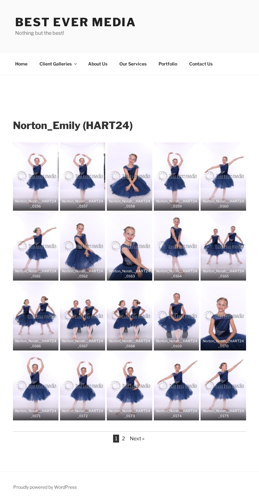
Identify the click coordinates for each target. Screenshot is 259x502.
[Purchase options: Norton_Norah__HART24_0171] (40, 413)
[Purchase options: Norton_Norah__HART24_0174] (181, 413)
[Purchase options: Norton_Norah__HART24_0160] (228, 204)
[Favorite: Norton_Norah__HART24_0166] (31, 343)
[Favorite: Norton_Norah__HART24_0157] (78, 204)
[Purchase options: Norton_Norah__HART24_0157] (87, 204)
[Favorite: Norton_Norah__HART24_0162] (78, 273)
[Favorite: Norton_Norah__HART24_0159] (172, 204)
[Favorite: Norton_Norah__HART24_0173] (125, 413)
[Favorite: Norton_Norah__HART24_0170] (218, 343)
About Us (97, 63)
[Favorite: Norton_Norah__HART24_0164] (172, 273)
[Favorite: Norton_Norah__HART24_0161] (31, 273)
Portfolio (168, 63)
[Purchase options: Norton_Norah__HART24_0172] (87, 413)
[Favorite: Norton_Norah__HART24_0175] (218, 413)
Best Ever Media (75, 22)
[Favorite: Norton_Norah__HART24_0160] (218, 204)
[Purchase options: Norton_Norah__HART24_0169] (181, 343)
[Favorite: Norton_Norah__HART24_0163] (125, 273)
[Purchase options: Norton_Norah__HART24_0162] (87, 273)
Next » (137, 439)
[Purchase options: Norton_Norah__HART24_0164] (181, 273)
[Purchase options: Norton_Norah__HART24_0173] (134, 413)
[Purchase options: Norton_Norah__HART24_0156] (40, 204)
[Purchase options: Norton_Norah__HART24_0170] (228, 343)
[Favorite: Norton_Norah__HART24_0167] (78, 343)
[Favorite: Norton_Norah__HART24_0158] (125, 204)
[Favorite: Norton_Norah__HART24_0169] (172, 343)
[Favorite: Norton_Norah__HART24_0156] (31, 204)
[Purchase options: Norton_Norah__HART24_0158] (134, 204)
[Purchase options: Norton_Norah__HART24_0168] (134, 343)
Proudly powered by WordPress (45, 487)
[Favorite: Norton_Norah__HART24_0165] (218, 273)
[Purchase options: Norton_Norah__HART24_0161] (40, 273)
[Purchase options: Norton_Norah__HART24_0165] (228, 273)
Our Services (133, 63)
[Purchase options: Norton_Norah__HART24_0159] (181, 204)
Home (21, 63)
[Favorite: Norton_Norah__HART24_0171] (31, 413)
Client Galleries (55, 63)
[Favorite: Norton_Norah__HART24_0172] (78, 413)
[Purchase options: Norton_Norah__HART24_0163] (134, 273)
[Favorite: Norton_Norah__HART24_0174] (172, 413)
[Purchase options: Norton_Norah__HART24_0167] (87, 343)
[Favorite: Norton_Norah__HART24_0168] (125, 343)
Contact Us (201, 63)
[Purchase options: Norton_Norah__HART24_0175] (228, 413)
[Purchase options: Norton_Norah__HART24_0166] (40, 343)
